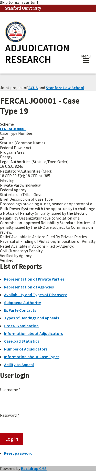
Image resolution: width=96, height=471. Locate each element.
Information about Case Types (31, 356)
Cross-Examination (21, 325)
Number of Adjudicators (25, 349)
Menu (86, 56)
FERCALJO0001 (13, 128)
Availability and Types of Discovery (35, 294)
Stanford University (23, 8)
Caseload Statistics (21, 341)
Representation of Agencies (29, 286)
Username (10, 389)
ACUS (33, 87)
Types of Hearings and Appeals (31, 317)
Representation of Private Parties (34, 279)
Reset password (18, 453)
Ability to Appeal (19, 364)
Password (9, 415)
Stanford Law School (65, 87)
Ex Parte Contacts (20, 310)
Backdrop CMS (34, 468)
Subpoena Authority (22, 302)
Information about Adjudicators (33, 333)
